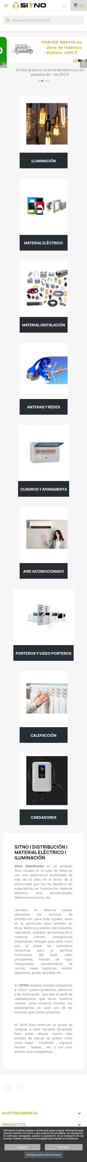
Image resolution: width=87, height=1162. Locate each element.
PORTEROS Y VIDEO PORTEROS (43, 655)
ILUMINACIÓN (43, 163)
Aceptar (22, 1147)
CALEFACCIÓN (43, 737)
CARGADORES (43, 819)
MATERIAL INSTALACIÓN (43, 327)
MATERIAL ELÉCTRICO (43, 245)
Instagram (19, 1089)
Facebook (7, 1089)
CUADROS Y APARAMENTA (43, 491)
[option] (43, 61)
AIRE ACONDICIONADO (43, 573)
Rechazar (63, 1147)
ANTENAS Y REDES (43, 409)
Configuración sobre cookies (43, 1154)
